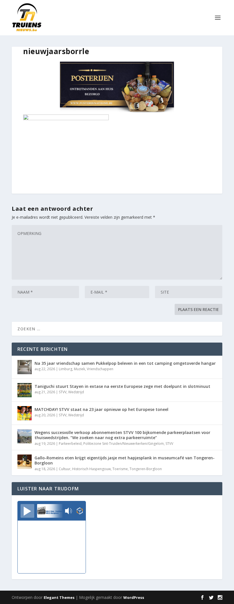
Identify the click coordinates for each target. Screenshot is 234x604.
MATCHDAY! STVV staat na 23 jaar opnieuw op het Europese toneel (101, 409)
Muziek (79, 369)
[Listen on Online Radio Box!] (80, 511)
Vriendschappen (100, 369)
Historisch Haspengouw (91, 468)
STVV (62, 392)
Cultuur (64, 468)
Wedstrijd (76, 392)
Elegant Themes (59, 597)
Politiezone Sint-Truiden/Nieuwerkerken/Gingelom (123, 443)
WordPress (133, 597)
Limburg (65, 369)
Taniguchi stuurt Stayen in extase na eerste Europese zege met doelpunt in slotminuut (122, 386)
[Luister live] (27, 511)
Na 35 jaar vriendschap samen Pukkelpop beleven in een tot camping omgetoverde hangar (125, 363)
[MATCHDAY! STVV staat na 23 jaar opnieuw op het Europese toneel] (24, 413)
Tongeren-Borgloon (146, 468)
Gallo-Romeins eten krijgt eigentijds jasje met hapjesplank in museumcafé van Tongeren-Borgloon (125, 460)
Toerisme (120, 468)
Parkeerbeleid (70, 443)
